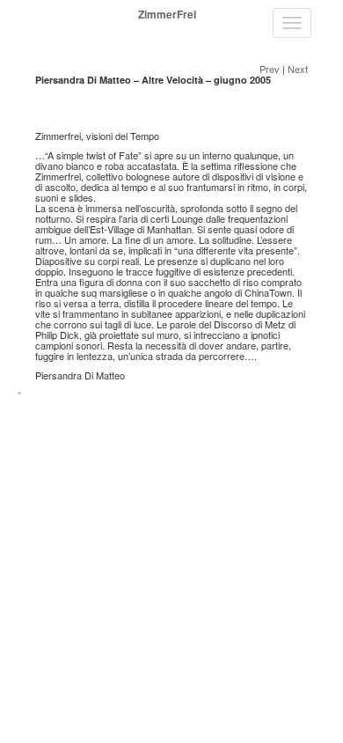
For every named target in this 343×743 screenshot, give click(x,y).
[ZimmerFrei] (31, 14)
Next (298, 69)
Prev (269, 69)
